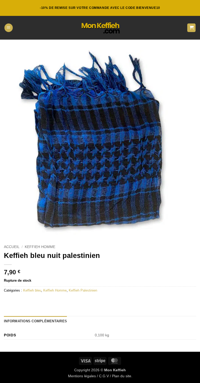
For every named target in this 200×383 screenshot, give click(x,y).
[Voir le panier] (191, 27)
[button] (8, 27)
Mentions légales (82, 376)
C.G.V (104, 376)
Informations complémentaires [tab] (35, 321)
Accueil (12, 247)
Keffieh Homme (40, 247)
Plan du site (121, 376)
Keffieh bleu (32, 290)
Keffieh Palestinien (83, 290)
